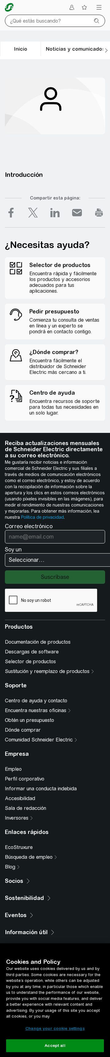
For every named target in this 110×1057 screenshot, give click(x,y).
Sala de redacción (25, 808)
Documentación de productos (38, 642)
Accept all (55, 1045)
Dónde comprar (23, 730)
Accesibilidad (20, 798)
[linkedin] (55, 213)
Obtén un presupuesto (29, 720)
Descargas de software (32, 652)
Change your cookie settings (55, 1028)
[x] (33, 213)
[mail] (77, 213)
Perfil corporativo (24, 779)
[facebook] (11, 213)
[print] (99, 213)
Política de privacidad (42, 517)
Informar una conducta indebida (41, 789)
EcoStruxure (19, 847)
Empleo (13, 769)
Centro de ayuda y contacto (36, 701)
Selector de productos (30, 661)
